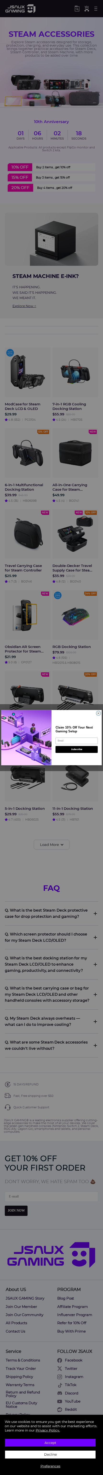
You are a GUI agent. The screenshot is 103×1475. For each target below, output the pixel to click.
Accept (50, 1443)
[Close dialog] (98, 713)
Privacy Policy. (48, 1430)
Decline (50, 1454)
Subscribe (76, 749)
